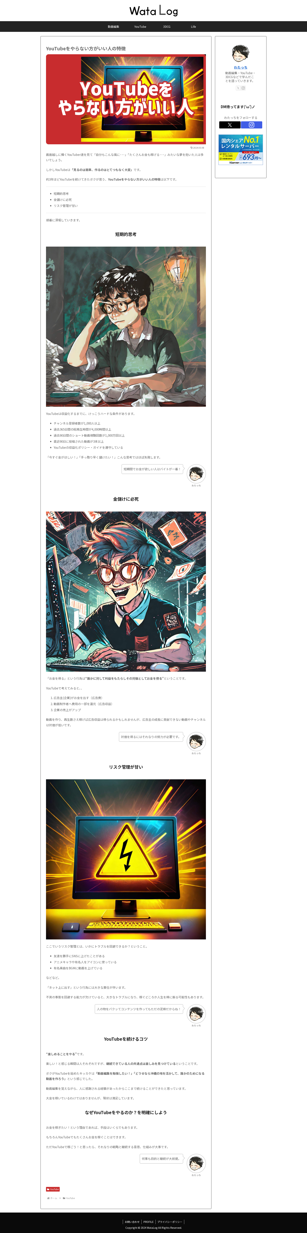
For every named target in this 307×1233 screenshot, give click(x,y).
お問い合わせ (132, 1222)
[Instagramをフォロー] (243, 88)
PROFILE (148, 1222)
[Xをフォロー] (238, 88)
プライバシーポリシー (169, 1222)
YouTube (54, 1189)
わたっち (240, 67)
